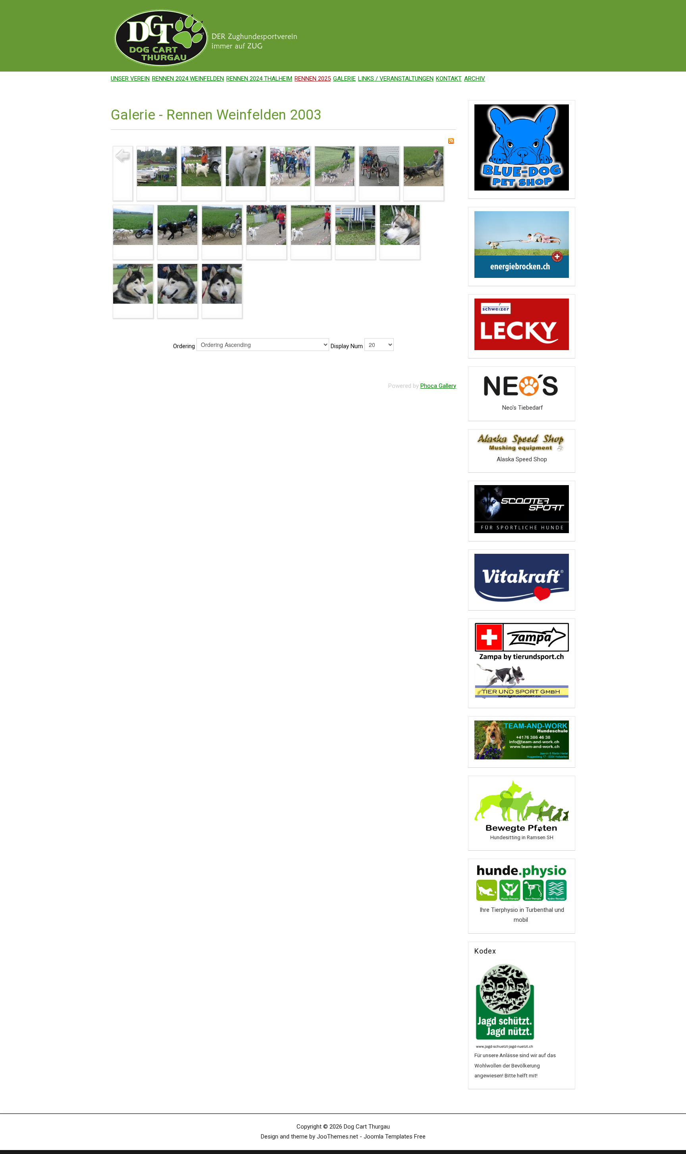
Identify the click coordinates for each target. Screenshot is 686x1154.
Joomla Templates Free (395, 1136)
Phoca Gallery (438, 385)
